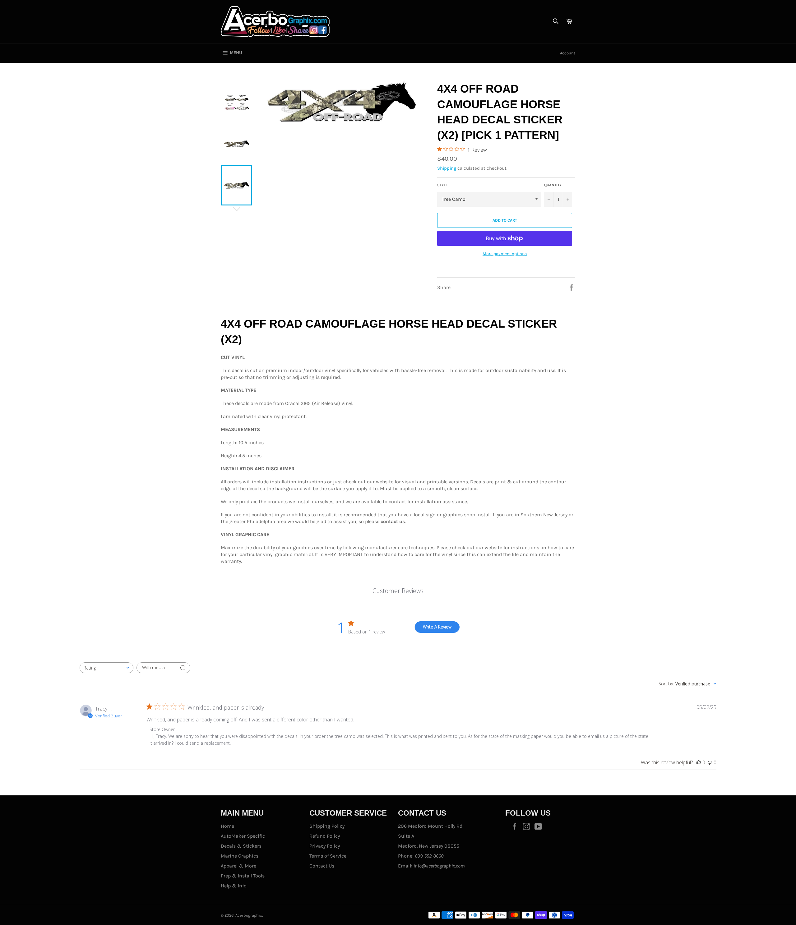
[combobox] (106, 667)
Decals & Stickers (241, 846)
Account (567, 53)
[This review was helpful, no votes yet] (698, 762)
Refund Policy (324, 836)
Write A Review (437, 627)
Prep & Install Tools (243, 876)
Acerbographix (248, 915)
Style (442, 185)
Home (227, 826)
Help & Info (234, 886)
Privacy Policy (324, 846)
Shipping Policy (327, 826)
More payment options (505, 253)
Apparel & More (238, 866)
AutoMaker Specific (243, 836)
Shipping (446, 168)
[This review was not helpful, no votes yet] (710, 762)
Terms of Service (327, 856)
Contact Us (321, 866)
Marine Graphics (239, 856)
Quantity (553, 185)
